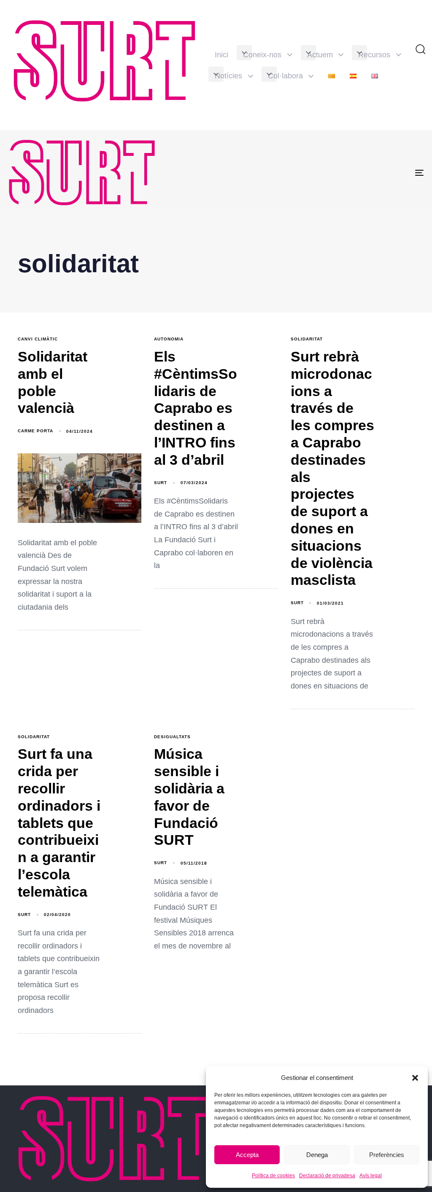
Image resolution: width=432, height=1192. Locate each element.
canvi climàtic (38, 339)
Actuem (320, 55)
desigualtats (172, 736)
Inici (221, 55)
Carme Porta (35, 431)
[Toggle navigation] (354, 172)
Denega (317, 1154)
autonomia (169, 339)
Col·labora (285, 76)
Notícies (228, 76)
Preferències (386, 1154)
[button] (415, 1078)
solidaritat (307, 339)
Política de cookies (273, 1176)
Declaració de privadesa (327, 1176)
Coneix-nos (262, 55)
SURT (160, 482)
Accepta (247, 1154)
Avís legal (370, 1176)
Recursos (374, 55)
